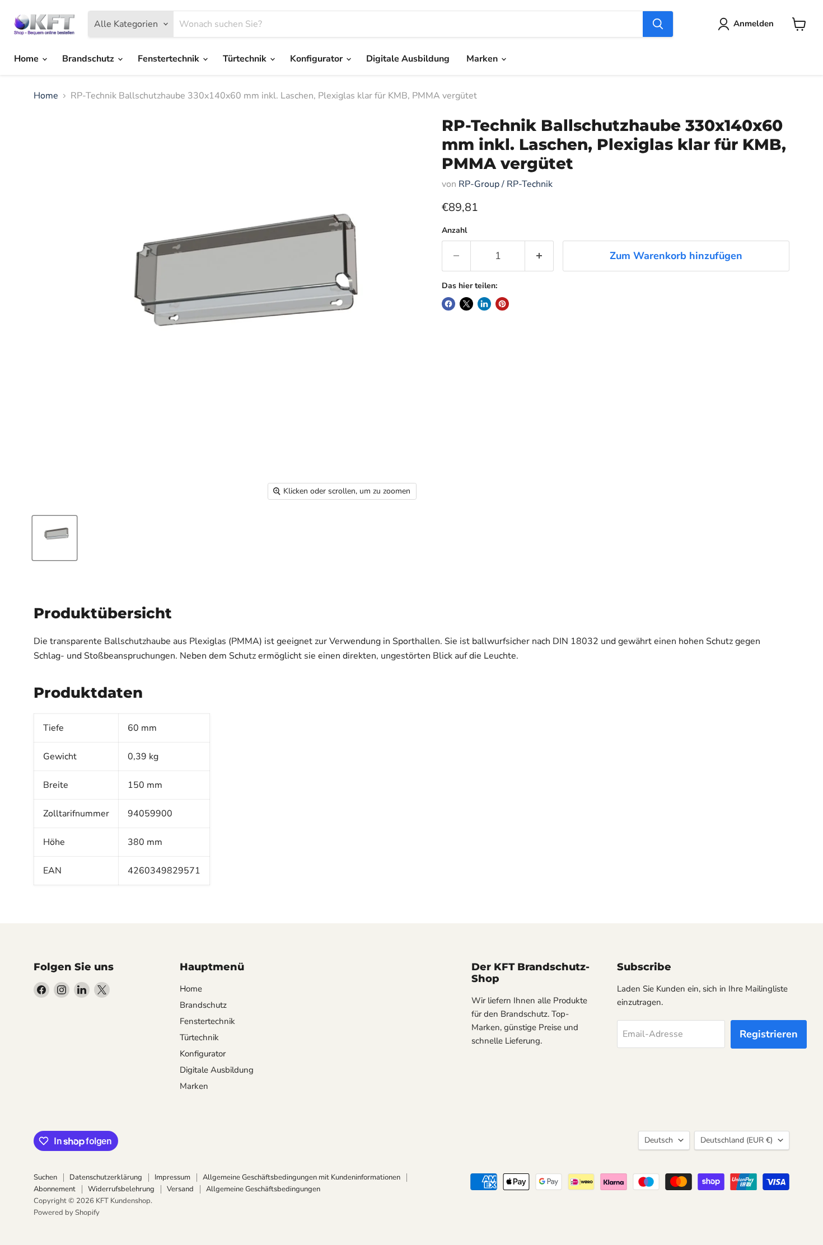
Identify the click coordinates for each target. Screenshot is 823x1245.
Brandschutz (89, 59)
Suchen (45, 1177)
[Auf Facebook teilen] (448, 304)
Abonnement (55, 1189)
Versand (180, 1189)
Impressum (172, 1177)
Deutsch (658, 1140)
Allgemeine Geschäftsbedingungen (263, 1189)
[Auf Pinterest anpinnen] (502, 304)
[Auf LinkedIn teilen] (484, 304)
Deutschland (736, 1140)
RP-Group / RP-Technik (506, 184)
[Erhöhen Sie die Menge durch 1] (539, 256)
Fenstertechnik (170, 59)
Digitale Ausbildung (408, 59)
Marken (483, 59)
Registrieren (769, 1034)
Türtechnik (246, 59)
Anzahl (454, 230)
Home (27, 59)
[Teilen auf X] (466, 304)
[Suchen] (658, 24)
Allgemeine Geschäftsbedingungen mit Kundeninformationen (301, 1177)
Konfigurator (317, 59)
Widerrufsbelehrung (121, 1189)
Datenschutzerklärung (105, 1177)
